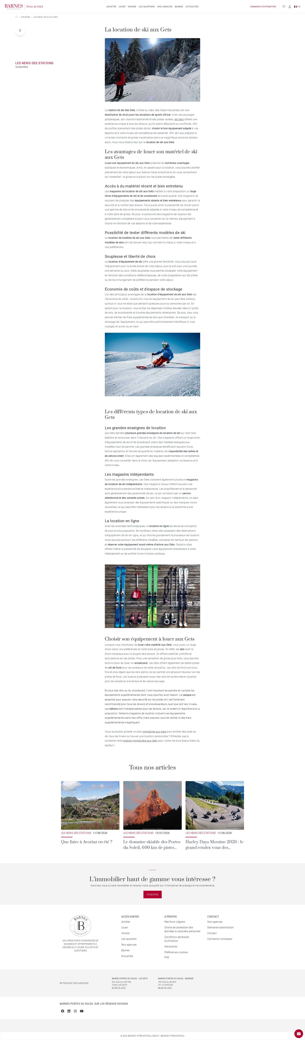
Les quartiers (147, 7)
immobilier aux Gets (154, 731)
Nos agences (164, 7)
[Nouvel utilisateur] (289, 7)
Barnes (179, 7)
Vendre (132, 7)
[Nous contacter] (298, 1033)
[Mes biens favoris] (284, 7)
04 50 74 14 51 (119, 988)
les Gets (179, 119)
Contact (212, 933)
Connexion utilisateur (219, 938)
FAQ (166, 957)
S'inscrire (153, 894)
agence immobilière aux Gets (140, 740)
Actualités (192, 7)
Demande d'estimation (263, 7)
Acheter (111, 7)
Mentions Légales (174, 921)
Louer (122, 7)
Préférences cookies (176, 952)
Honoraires (170, 946)
